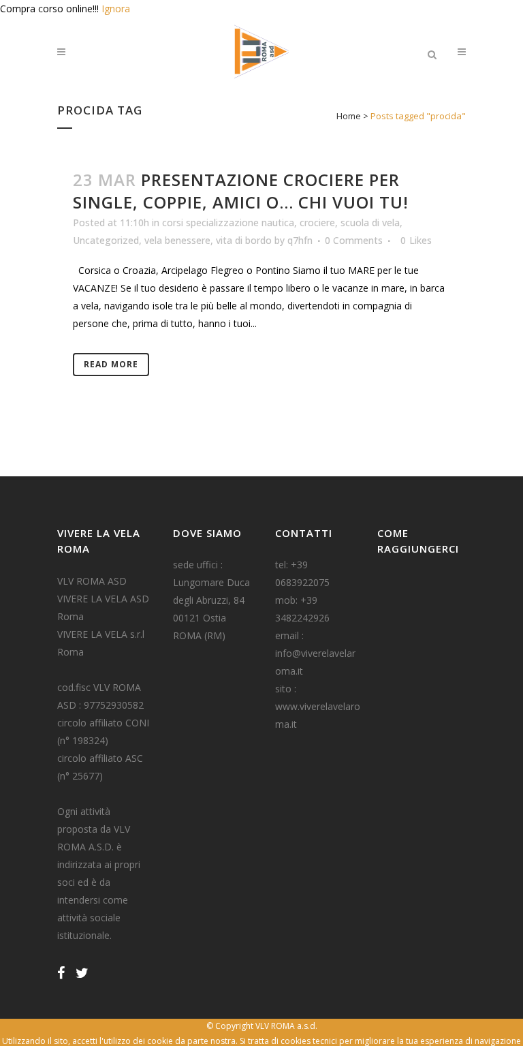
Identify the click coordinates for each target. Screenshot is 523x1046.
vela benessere (177, 240)
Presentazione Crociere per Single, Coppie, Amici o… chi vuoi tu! (241, 190)
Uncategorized (106, 240)
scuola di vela (370, 222)
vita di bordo (244, 240)
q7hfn (300, 240)
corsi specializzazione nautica (228, 222)
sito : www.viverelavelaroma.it (317, 706)
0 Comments (354, 240)
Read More (111, 364)
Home (348, 116)
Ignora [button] (115, 8)
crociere (317, 222)
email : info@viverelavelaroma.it (315, 653)
